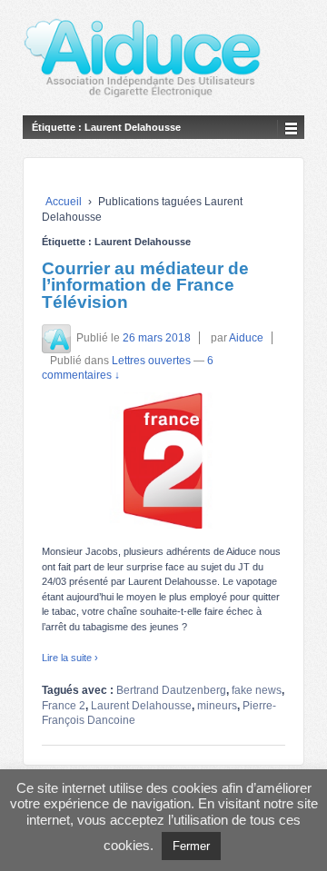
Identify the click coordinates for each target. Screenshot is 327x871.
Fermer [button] (191, 846)
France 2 (63, 705)
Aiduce (246, 338)
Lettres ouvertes (151, 360)
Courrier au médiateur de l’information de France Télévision (145, 285)
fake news (257, 690)
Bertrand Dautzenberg (171, 690)
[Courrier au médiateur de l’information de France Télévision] (163, 460)
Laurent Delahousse (141, 705)
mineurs (217, 705)
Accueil (63, 201)
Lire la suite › (70, 657)
